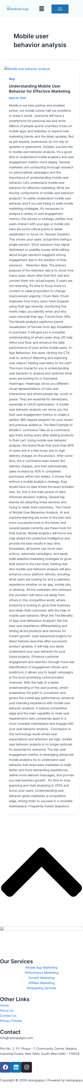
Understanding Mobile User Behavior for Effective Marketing (39, 89)
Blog (12, 78)
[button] (41, 8)
